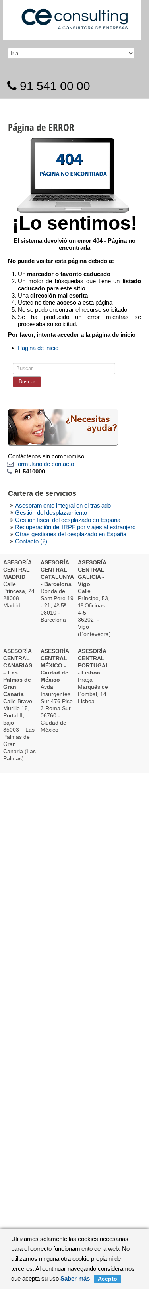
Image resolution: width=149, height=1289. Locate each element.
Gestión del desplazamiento (51, 512)
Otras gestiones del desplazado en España (70, 534)
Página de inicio (38, 347)
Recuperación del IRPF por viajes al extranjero (75, 527)
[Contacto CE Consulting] (63, 426)
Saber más (75, 1278)
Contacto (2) (31, 541)
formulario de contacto (45, 463)
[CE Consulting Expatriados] (74, 15)
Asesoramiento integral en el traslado (63, 505)
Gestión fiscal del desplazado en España (67, 519)
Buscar (27, 382)
